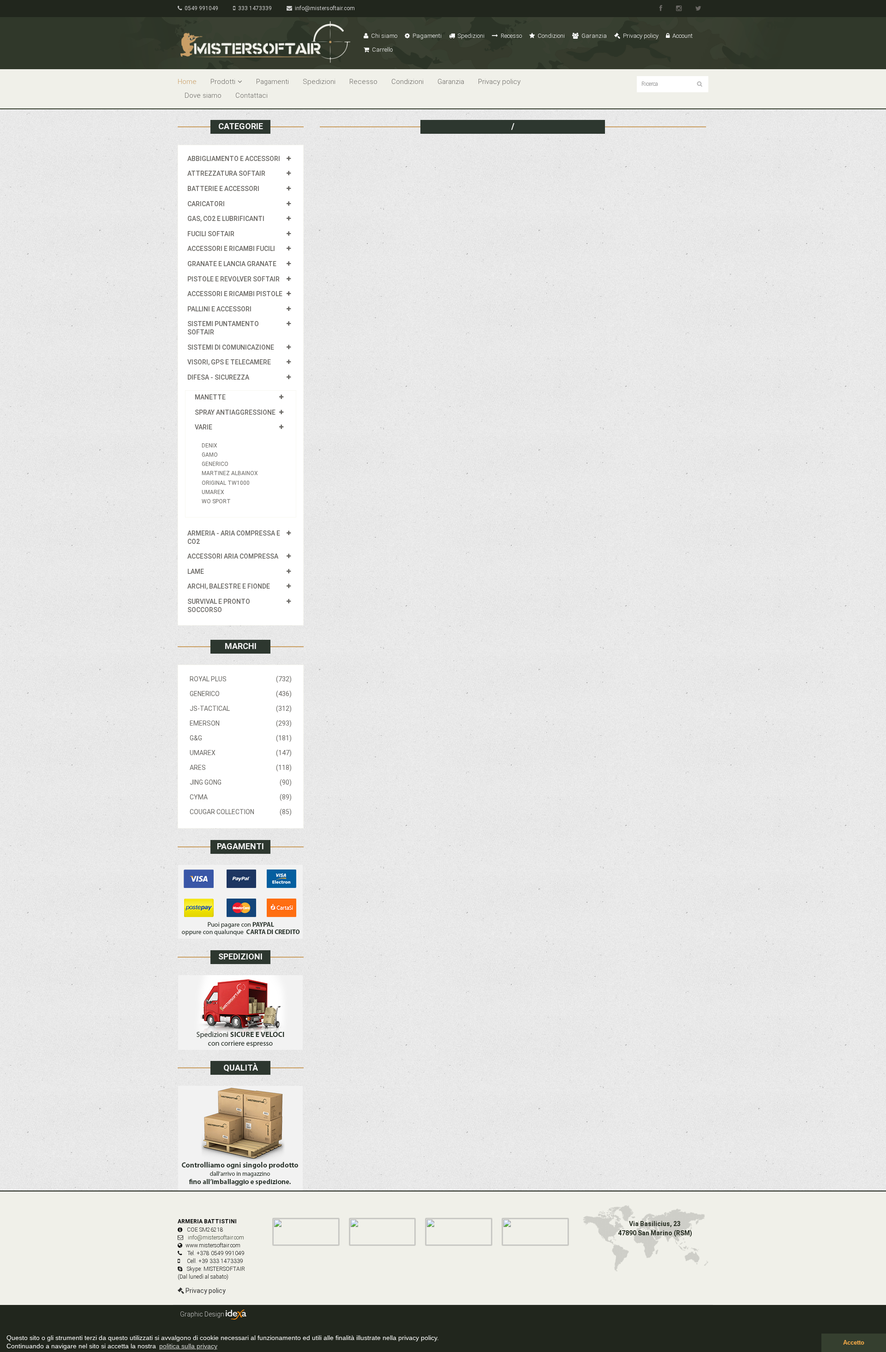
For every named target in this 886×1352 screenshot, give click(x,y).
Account (682, 35)
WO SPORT (216, 501)
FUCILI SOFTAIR (210, 234)
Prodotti (222, 81)
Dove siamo (203, 95)
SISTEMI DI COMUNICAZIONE (230, 347)
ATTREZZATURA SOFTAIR (226, 173)
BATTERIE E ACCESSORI (223, 188)
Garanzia (593, 35)
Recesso (510, 35)
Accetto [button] (853, 1343)
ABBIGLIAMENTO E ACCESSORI (233, 158)
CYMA (241, 797)
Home (187, 81)
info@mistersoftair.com (323, 8)
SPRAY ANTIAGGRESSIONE (235, 412)
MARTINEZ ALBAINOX (230, 473)
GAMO (210, 455)
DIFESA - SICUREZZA (218, 377)
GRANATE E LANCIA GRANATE (231, 264)
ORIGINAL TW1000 (226, 483)
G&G (241, 738)
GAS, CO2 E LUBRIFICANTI (225, 218)
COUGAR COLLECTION (241, 812)
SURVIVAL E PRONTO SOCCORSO (218, 605)
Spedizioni (470, 35)
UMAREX (213, 492)
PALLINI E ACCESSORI (219, 309)
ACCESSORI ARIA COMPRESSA (232, 556)
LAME (195, 571)
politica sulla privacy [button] (188, 1346)
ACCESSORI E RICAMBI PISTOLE (234, 294)
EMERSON (241, 723)
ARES (241, 767)
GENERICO (215, 464)
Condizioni (550, 35)
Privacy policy (640, 35)
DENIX (209, 445)
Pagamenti (426, 35)
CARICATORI (206, 204)
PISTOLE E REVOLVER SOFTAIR (233, 279)
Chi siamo (383, 35)
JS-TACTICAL (241, 708)
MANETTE (210, 397)
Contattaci (251, 95)
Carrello (382, 49)
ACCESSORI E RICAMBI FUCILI (231, 248)
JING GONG (241, 782)
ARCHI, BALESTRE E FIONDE (228, 586)
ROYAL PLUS (241, 679)
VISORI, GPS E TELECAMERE (229, 362)
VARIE (203, 427)
